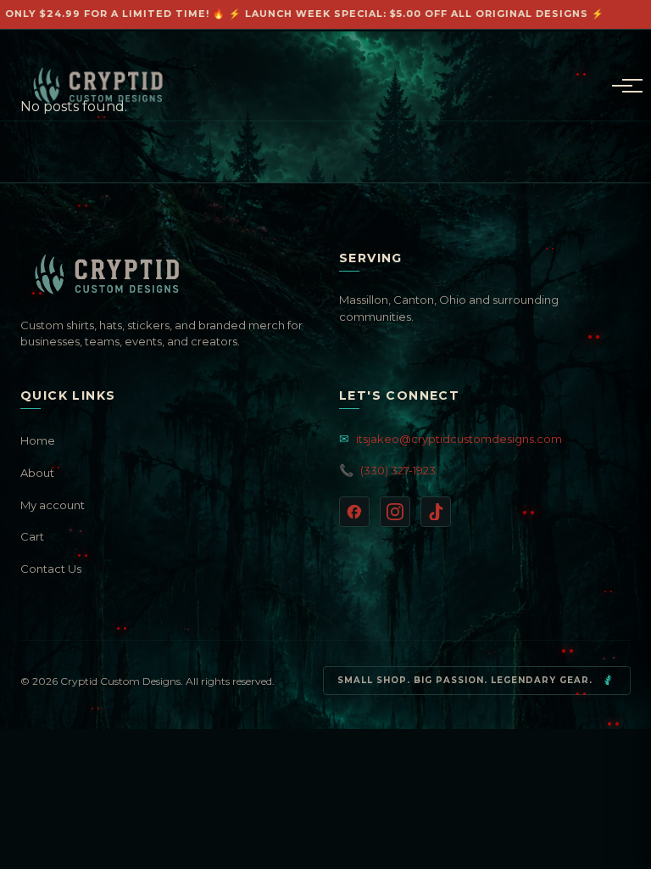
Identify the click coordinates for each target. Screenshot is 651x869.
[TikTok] (435, 511)
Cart (32, 536)
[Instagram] (395, 511)
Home (37, 440)
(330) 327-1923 (387, 470)
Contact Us (50, 568)
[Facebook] (354, 511)
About (37, 472)
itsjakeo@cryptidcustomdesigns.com (450, 438)
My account (52, 505)
